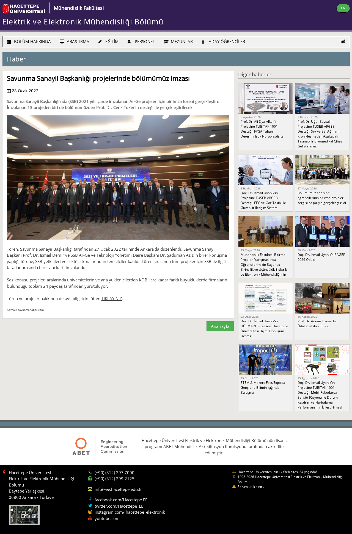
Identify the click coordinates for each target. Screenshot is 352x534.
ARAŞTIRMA (77, 41)
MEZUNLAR (181, 41)
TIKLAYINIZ (111, 298)
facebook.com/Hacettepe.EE (121, 499)
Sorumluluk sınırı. (251, 486)
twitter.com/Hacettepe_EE (119, 506)
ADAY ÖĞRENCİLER (226, 41)
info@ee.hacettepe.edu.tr (118, 489)
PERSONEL (144, 41)
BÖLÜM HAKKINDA (32, 41)
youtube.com (107, 518)
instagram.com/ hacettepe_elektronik (130, 512)
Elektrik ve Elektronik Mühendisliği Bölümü (83, 22)
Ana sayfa (220, 326)
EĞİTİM (111, 41)
